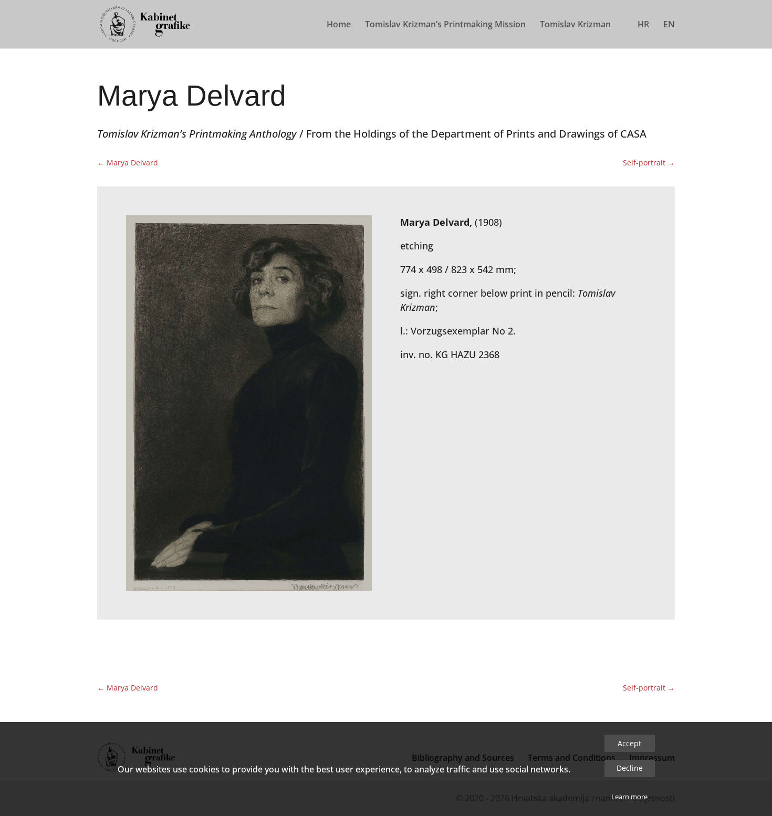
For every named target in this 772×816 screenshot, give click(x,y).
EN (669, 25)
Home (339, 25)
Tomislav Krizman (575, 25)
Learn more (629, 796)
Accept (629, 743)
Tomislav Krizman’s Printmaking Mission (445, 25)
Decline (630, 768)
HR (643, 25)
